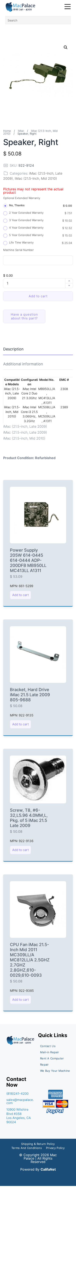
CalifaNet (48, 1169)
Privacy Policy (55, 1148)
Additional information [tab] (23, 364)
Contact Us (48, 1046)
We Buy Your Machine (55, 1070)
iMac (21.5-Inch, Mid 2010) (36, 178)
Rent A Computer (52, 1058)
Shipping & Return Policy (38, 1144)
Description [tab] (13, 349)
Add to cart (38, 296)
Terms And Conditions (26, 1148)
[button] (65, 47)
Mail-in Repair (49, 1052)
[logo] (20, 7)
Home (7, 130)
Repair (44, 1064)
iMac (21, 130)
